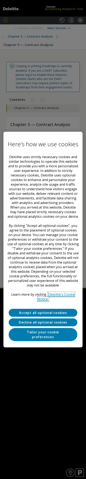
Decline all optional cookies (43, 322)
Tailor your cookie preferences (43, 334)
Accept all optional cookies (43, 312)
